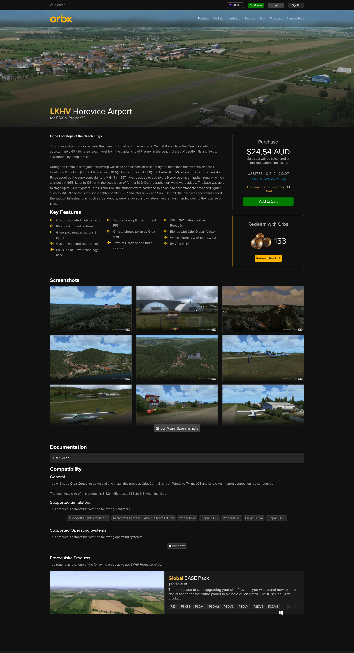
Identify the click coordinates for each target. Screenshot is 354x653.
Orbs (263, 18)
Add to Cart (268, 201)
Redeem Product (268, 258)
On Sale (218, 18)
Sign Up (296, 5)
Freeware (276, 18)
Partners (250, 18)
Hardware (233, 18)
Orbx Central (79, 484)
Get (256, 5)
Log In (276, 5)
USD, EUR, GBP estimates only (268, 179)
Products (203, 18)
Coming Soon (295, 18)
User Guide (61, 458)
